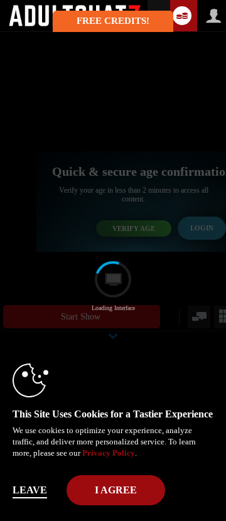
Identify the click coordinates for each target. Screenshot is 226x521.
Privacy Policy (108, 453)
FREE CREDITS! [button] (113, 21)
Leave (30, 490)
